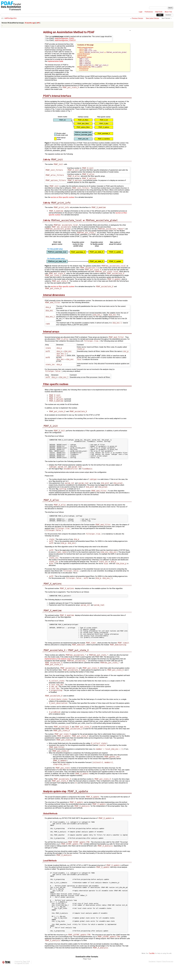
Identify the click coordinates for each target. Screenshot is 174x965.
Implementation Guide (55, 61)
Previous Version (137, 18)
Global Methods (84, 68)
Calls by (85, 49)
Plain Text (87, 959)
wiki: (2, 18)
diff (38, 23)
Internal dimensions (83, 54)
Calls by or (103, 52)
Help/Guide (158, 12)
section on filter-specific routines (62, 197)
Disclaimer (152, 961)
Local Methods (83, 70)
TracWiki (151, 953)
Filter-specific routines (84, 57)
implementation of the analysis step (57, 659)
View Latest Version (152, 18)
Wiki (159, 15)
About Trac (168, 12)
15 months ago (30, 23)
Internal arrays (82, 55)
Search (168, 15)
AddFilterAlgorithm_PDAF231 (65, 40)
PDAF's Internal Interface (85, 47)
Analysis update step (89, 67)
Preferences (149, 12)
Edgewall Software (23, 963)
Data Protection (168, 961)
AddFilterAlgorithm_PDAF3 (64, 38)
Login (140, 12)
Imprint (159, 961)
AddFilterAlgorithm (10, 18)
